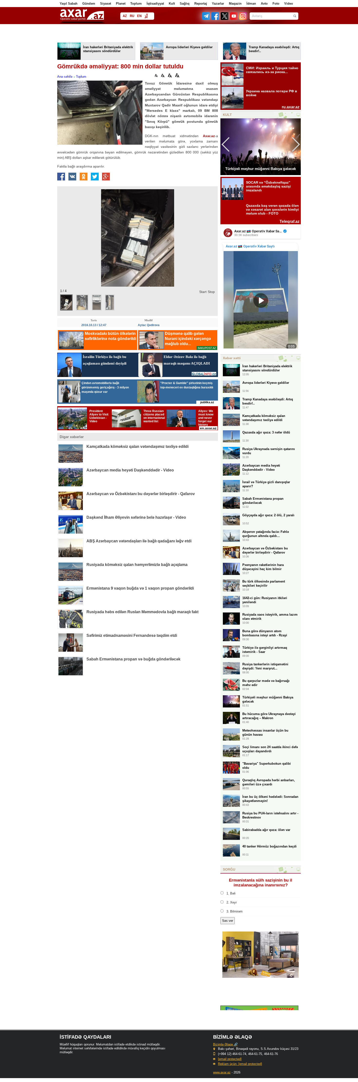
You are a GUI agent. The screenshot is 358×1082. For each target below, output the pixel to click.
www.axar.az (222, 1072)
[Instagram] (243, 19)
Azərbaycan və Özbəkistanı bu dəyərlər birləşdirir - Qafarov (140, 494)
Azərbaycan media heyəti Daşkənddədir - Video (130, 470)
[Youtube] (234, 19)
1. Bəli (231, 893)
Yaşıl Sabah (68, 3)
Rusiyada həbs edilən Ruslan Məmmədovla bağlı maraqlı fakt (142, 612)
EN (139, 16)
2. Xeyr (231, 902)
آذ (146, 16)
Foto (276, 3)
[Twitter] (224, 19)
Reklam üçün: (240, 1064)
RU (132, 16)
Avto (264, 3)
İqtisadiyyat (155, 3)
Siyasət (105, 3)
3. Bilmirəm (234, 911)
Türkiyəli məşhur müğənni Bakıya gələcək (260, 169)
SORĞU (229, 869)
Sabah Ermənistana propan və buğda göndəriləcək (133, 659)
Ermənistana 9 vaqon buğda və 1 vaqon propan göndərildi (140, 588)
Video (288, 3)
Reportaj (200, 3)
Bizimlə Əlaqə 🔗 (225, 1044)
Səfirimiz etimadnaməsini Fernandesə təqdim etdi (131, 635)
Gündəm (88, 3)
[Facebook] (215, 19)
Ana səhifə (64, 76)
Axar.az (209, 136)
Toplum (136, 3)
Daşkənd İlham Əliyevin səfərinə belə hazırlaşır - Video (136, 517)
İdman (251, 3)
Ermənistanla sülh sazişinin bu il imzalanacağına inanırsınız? (260, 882)
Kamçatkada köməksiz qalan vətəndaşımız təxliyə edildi (137, 446)
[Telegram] (206, 19)
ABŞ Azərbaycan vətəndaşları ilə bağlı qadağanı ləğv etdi (138, 541)
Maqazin (235, 3)
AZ (125, 16)
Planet (120, 3)
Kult (172, 3)
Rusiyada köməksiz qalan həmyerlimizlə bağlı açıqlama (137, 565)
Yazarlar (218, 3)
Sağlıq (184, 3)
